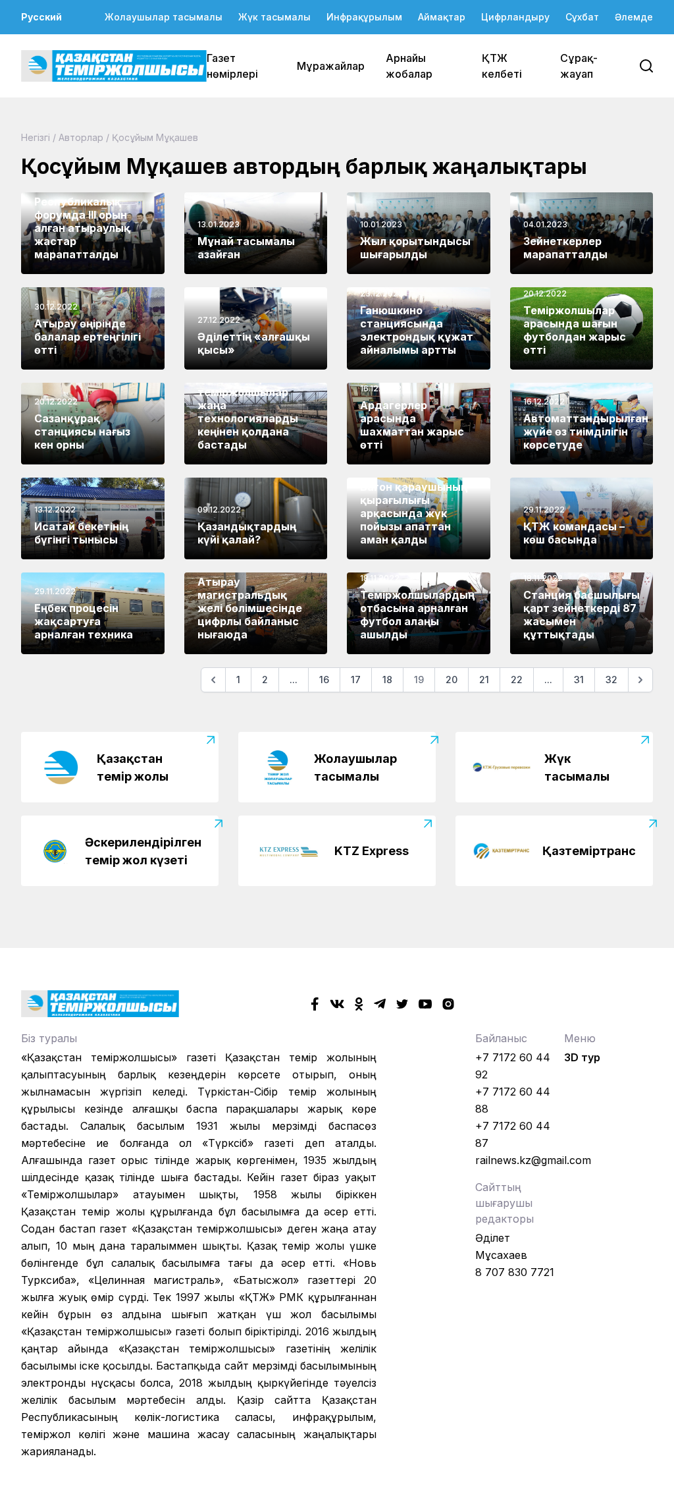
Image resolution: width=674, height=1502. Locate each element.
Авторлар (81, 137)
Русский (41, 16)
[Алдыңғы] (213, 679)
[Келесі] (640, 679)
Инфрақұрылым (364, 16)
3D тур (582, 1057)
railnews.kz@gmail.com (533, 1160)
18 (387, 679)
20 (451, 679)
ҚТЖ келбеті (502, 65)
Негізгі (35, 137)
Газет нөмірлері (232, 65)
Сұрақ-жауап (579, 65)
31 (579, 679)
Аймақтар (441, 16)
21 (484, 679)
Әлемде (634, 16)
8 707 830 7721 (514, 1272)
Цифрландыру (515, 16)
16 (324, 679)
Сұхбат (582, 16)
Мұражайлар (331, 65)
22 (517, 679)
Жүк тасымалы (274, 16)
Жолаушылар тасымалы (163, 16)
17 (356, 679)
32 (611, 679)
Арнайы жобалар (409, 65)
